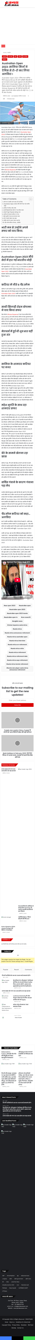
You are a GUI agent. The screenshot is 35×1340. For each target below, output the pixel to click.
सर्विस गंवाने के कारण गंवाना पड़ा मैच (12, 220)
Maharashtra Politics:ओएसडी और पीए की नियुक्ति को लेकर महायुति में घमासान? (8, 1055)
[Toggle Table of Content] (30, 199)
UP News (4, 1291)
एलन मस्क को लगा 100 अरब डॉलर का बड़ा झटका (8, 770)
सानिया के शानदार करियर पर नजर (11, 214)
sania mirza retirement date (17, 656)
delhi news (28, 1278)
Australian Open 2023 (8, 293)
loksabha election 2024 (8, 1285)
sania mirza (18, 629)
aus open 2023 (10, 605)
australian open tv (11, 617)
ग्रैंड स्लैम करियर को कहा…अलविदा (12, 222)
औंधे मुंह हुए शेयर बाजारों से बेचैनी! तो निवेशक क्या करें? (25, 1054)
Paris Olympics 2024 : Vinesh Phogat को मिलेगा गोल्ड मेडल (8, 928)
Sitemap (13, 1328)
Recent (16, 969)
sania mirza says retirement (18, 660)
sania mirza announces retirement (18, 633)
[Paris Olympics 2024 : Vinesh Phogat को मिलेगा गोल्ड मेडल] (9, 920)
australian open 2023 (17, 609)
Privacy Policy (16, 1325)
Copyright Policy (6, 1325)
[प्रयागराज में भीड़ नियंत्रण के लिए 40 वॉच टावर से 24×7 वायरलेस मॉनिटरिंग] (6, 1198)
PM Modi (4, 1288)
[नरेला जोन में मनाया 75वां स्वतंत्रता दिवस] (7, 1007)
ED (3, 1281)
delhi (10, 1278)
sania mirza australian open (17, 637)
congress (4, 1278)
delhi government (18, 1278)
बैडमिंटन (4, 59)
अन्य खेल (10, 56)
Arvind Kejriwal (11, 1275)
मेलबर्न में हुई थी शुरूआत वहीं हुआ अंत (12, 212)
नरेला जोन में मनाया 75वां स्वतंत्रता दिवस (20, 1005)
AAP (3, 1275)
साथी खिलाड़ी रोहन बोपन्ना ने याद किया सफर (14, 210)
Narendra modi (25, 1285)
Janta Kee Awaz (15, 1281)
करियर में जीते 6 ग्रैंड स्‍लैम (10, 208)
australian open (25, 605)
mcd (18, 1285)
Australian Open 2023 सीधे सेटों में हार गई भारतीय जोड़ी (17, 205)
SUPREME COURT (23, 1288)
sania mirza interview (17, 641)
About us (12, 1322)
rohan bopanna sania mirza (17, 625)
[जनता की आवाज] (11, 3)
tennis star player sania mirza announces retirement (17, 669)
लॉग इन (19, 944)
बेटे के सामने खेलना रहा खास (10, 218)
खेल (15, 56)
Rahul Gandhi (12, 1288)
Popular (5, 969)
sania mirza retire (18, 648)
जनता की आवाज (29, 1319)
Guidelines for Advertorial (23, 1322)
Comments (28, 969)
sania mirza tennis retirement (17, 664)
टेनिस (20, 56)
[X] (15, 1312)
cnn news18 (26, 617)
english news (17, 621)
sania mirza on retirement (18, 644)
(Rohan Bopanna (13, 314)
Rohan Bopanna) (10, 170)
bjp (18, 1275)
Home (4, 52)
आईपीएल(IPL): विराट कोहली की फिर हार (24, 918)
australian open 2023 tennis (18, 613)
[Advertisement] (17, 26)
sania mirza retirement (18, 652)
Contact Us (20, 1328)
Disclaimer (24, 1325)
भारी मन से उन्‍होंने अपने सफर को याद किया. (13, 201)
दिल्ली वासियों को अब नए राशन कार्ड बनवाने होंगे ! (16, 975)
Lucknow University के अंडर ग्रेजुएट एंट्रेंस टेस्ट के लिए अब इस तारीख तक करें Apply (22, 998)
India (7, 1281)
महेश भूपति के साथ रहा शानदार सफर (12, 216)
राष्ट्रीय (9, 52)
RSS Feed (30, 1325)
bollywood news (25, 1275)
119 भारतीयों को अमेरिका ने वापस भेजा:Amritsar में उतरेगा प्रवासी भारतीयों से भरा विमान (26, 908)
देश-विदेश (25, 56)
